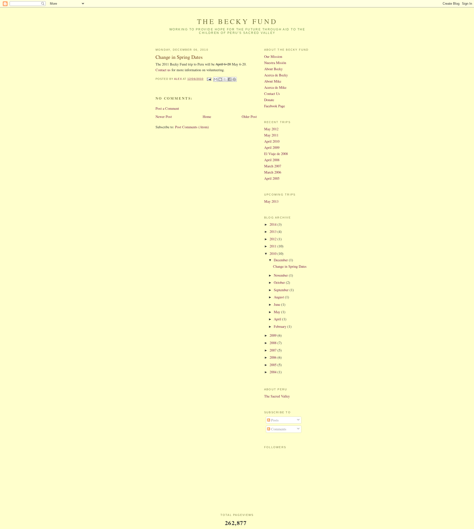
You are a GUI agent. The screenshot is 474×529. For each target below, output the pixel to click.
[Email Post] (208, 78)
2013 (273, 231)
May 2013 (271, 201)
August (279, 297)
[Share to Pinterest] (234, 79)
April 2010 (271, 141)
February (280, 326)
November (281, 275)
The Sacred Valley (277, 396)
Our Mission (273, 56)
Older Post (249, 116)
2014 (273, 224)
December (281, 260)
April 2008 (271, 159)
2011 (273, 246)
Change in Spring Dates (290, 266)
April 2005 (271, 178)
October (280, 282)
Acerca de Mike (275, 87)
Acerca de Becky (276, 75)
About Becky (273, 68)
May (277, 311)
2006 (273, 357)
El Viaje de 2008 (276, 153)
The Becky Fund (237, 21)
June (277, 304)
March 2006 (272, 172)
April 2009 (271, 147)
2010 (273, 253)
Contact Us (272, 93)
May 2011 (271, 135)
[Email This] (215, 79)
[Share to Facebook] (229, 79)
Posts (274, 420)
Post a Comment (167, 108)
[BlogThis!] (220, 79)
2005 (273, 364)
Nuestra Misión (275, 62)
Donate (269, 99)
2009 (273, 335)
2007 (273, 350)
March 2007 (272, 166)
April (278, 319)
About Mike (272, 81)
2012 (273, 239)
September (282, 289)
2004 (273, 372)
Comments (278, 429)
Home (207, 116)
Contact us (163, 69)
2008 (273, 342)
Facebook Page (274, 106)
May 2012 (271, 129)
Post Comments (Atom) (192, 127)
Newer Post (164, 116)
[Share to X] (224, 79)
